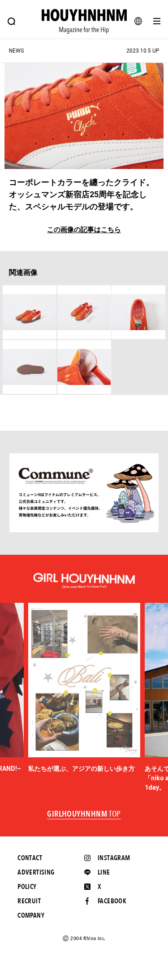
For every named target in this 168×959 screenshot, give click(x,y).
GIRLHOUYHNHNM (84, 814)
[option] (84, 688)
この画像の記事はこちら (84, 229)
